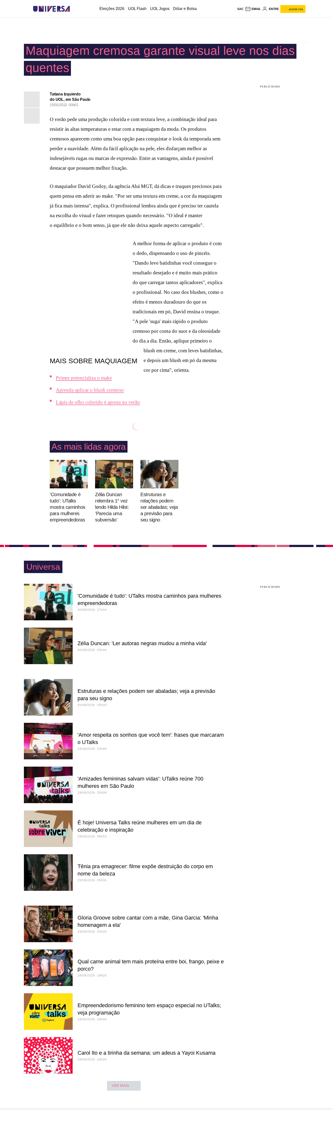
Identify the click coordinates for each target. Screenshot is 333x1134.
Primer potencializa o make (84, 378)
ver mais (120, 1086)
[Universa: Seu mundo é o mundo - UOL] (51, 9)
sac (240, 9)
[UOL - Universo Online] (74, 9)
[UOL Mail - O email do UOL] (253, 9)
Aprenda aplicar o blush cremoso (90, 390)
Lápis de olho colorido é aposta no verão (98, 402)
